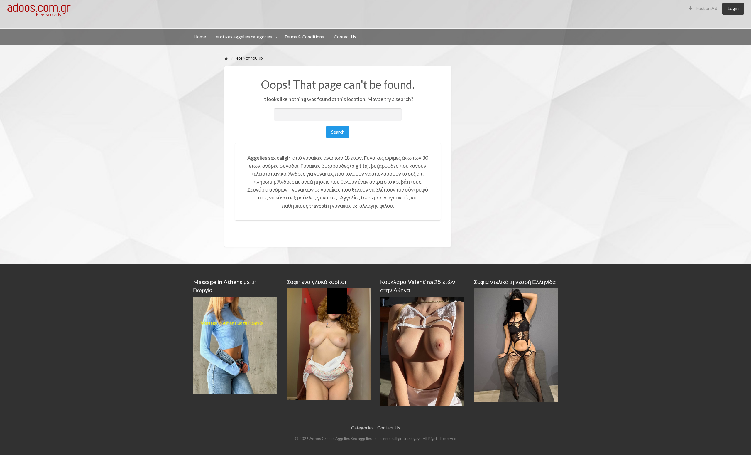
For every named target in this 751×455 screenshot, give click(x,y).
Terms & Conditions (304, 36)
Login (733, 8)
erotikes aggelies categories (244, 36)
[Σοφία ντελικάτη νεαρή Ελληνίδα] (516, 344)
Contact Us (345, 36)
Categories (362, 427)
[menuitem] (703, 9)
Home (200, 36)
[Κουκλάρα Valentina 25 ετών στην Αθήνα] (422, 350)
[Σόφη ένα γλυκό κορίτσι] (329, 344)
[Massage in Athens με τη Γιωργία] (235, 344)
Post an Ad (706, 8)
